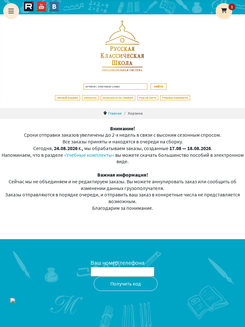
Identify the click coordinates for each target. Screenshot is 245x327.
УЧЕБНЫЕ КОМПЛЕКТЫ (175, 97)
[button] (224, 11)
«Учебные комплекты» (89, 155)
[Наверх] (234, 315)
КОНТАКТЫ (90, 97)
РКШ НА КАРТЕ (147, 97)
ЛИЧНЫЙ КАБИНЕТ (67, 97)
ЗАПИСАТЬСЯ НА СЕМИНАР (117, 97)
